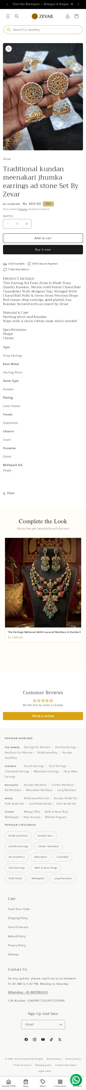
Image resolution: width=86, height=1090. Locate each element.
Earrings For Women (37, 747)
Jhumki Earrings (34, 766)
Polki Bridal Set (14, 803)
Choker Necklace (62, 785)
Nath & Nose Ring (56, 811)
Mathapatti (12, 817)
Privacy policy (73, 1059)
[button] (8, 16)
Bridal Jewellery (47, 752)
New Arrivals (31, 817)
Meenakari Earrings (46, 771)
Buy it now (43, 249)
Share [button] (11, 493)
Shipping (22, 209)
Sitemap (13, 954)
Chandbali (63, 857)
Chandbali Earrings (17, 771)
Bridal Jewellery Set (36, 798)
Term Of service (18, 927)
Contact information (65, 1065)
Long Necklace (66, 790)
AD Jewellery (17, 857)
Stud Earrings (57, 766)
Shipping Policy (18, 918)
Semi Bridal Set (66, 803)
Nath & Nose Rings (46, 867)
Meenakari (40, 857)
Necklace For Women (19, 752)
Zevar (18, 1059)
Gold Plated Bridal (40, 803)
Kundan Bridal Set (65, 798)
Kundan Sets (45, 835)
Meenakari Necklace (39, 790)
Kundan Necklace (35, 785)
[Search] (9, 29)
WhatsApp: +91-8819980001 (28, 992)
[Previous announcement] (7, 4)
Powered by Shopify (32, 1059)
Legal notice (44, 1071)
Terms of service (22, 1065)
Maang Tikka (32, 811)
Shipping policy (43, 1065)
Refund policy (54, 1059)
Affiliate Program (56, 817)
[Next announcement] (78, 4)
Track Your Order (19, 909)
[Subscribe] (60, 1024)
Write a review (43, 716)
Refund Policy (17, 936)
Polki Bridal (15, 878)
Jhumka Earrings (65, 747)
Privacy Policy (17, 945)
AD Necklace (13, 790)
